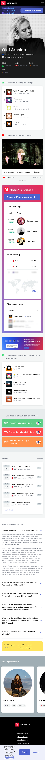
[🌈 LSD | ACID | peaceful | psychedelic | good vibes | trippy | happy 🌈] (9, 376)
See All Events (9, 510)
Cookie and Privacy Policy (9, 757)
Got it (24, 752)
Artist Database (22, 740)
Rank (10, 213)
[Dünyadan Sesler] (9, 392)
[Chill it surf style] (9, 384)
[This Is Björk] (9, 368)
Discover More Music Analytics (22, 197)
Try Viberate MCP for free (31, 10)
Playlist (11, 311)
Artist (19, 213)
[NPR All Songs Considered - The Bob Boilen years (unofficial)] (9, 399)
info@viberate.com (11, 648)
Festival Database (22, 743)
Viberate (9, 3)
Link (26, 316)
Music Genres (22, 734)
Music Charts (23, 737)
